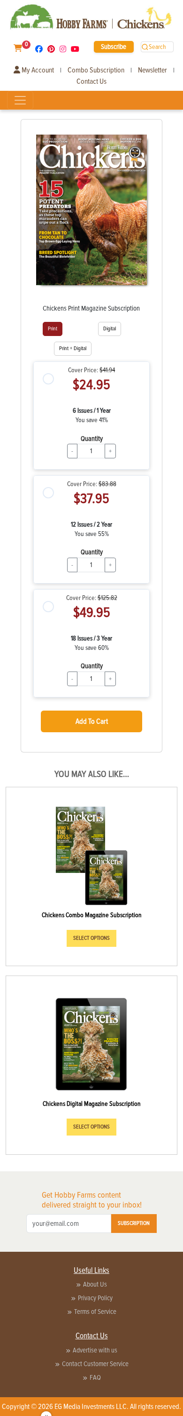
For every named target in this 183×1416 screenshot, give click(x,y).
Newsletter (152, 70)
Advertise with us (95, 1350)
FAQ (95, 1377)
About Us (95, 1284)
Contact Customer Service (95, 1364)
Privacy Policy (95, 1298)
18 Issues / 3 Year (91, 638)
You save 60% (92, 648)
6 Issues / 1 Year (92, 411)
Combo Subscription (96, 70)
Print (52, 328)
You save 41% (92, 420)
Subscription (134, 1223)
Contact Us (91, 81)
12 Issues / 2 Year (91, 524)
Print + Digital (72, 348)
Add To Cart (92, 721)
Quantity (92, 438)
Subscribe (113, 46)
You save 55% (92, 534)
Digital (109, 328)
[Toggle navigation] (20, 100)
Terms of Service (95, 1311)
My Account (37, 70)
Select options (91, 938)
